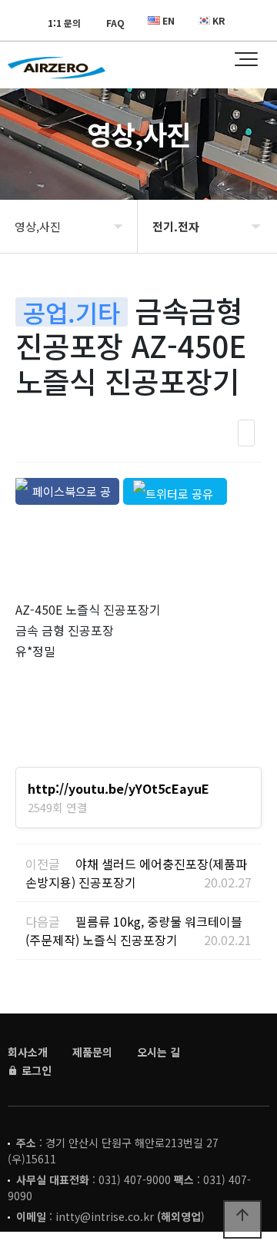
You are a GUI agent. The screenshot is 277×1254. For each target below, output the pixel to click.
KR (218, 20)
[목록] (246, 433)
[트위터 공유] (175, 491)
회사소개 (28, 1052)
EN (168, 20)
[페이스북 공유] (67, 491)
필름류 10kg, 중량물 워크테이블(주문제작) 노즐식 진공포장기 (133, 930)
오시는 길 (158, 1052)
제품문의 (92, 1052)
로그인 (35, 1070)
